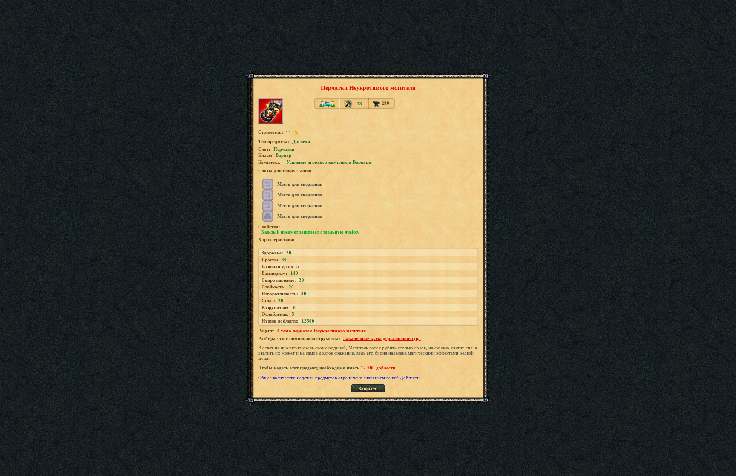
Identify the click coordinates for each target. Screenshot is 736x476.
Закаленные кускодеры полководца (382, 338)
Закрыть (368, 388)
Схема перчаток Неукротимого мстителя (321, 330)
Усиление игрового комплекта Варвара (329, 161)
